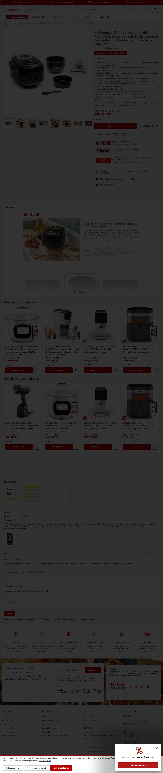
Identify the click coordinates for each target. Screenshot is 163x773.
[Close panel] (157, 747)
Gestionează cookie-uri (36, 768)
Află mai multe (45, 761)
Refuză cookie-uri (13, 768)
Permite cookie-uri (61, 768)
